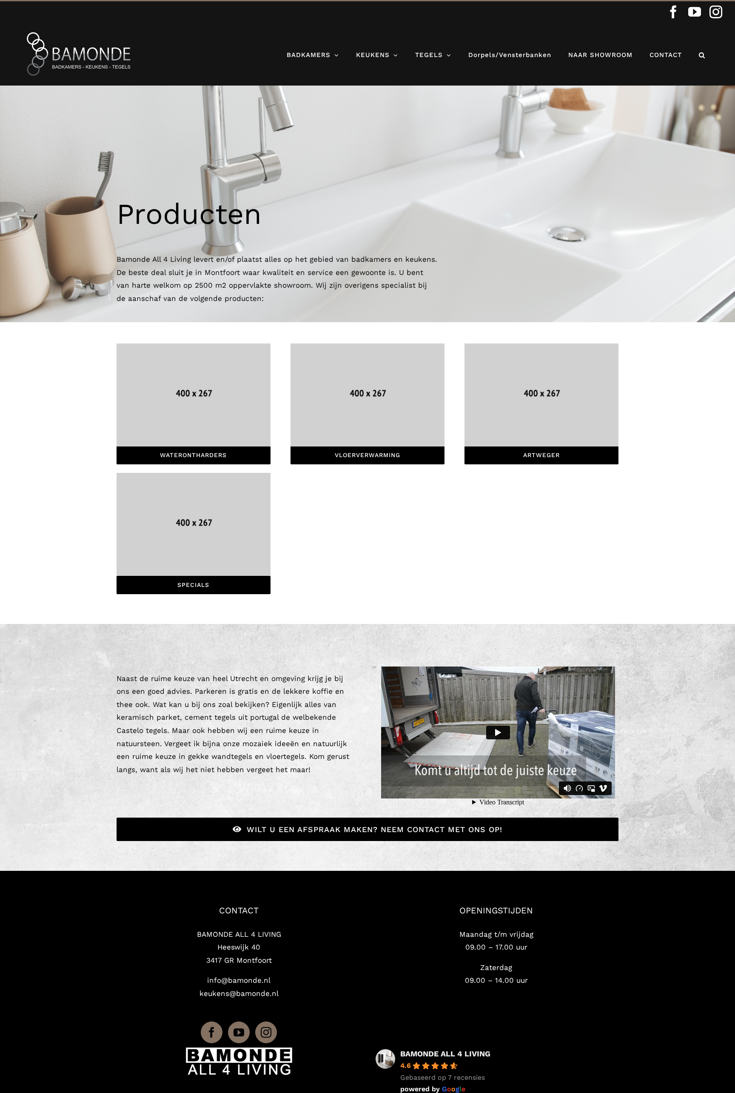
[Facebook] (211, 1032)
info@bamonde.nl (239, 980)
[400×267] (194, 347)
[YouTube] (239, 1032)
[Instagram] (266, 1032)
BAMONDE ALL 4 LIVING (445, 1053)
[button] (702, 54)
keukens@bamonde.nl (239, 993)
